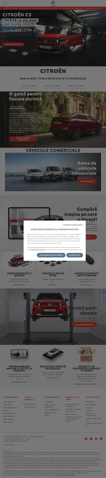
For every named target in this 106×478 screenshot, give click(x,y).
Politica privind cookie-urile (37, 249)
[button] (73, 225)
